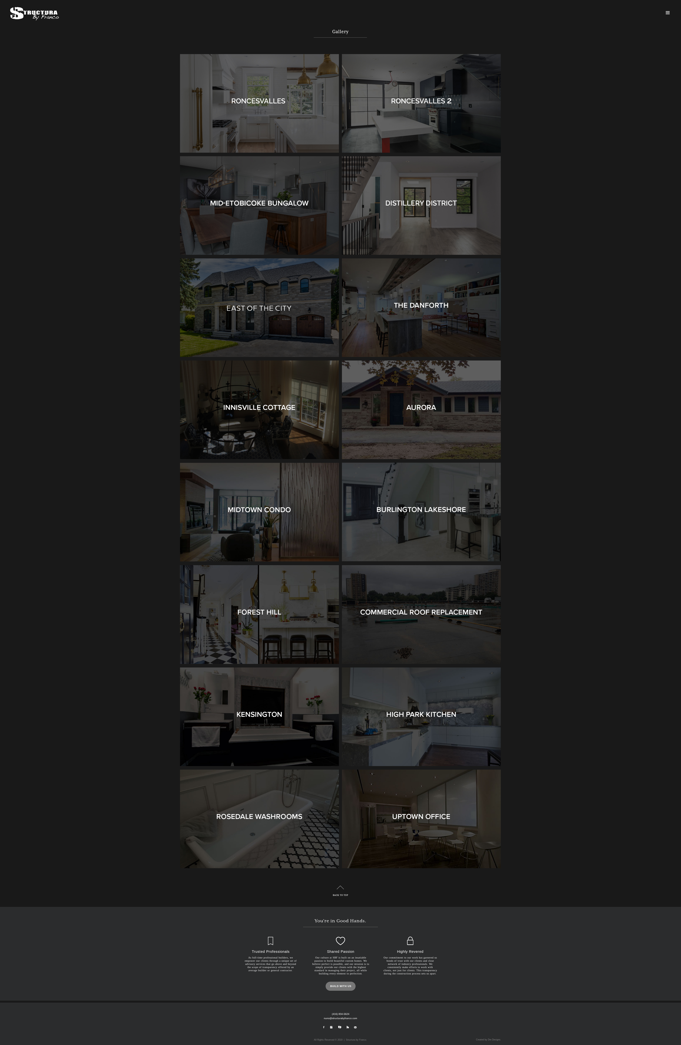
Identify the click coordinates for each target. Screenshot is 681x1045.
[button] (671, 12)
